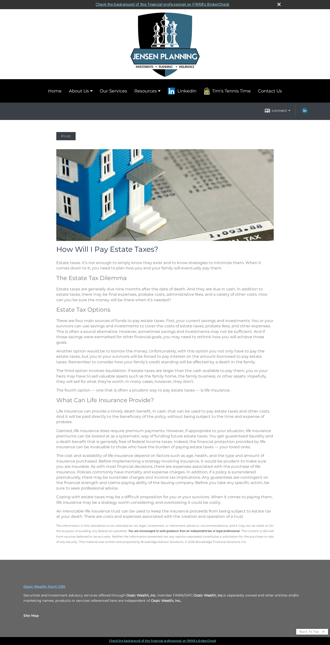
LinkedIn (186, 91)
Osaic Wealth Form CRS (44, 586)
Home (55, 91)
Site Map (31, 615)
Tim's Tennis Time (231, 91)
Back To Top (310, 631)
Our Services (113, 91)
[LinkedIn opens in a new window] (305, 112)
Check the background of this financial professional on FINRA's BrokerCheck (162, 4)
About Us (79, 91)
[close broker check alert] (279, 4)
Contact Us (270, 91)
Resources (145, 91)
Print (66, 136)
